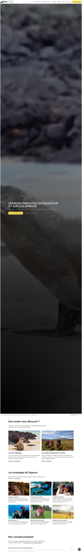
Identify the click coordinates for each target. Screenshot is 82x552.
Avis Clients (68, 1)
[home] (7, 1)
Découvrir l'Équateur (46, 461)
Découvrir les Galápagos (14, 461)
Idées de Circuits (37, 1)
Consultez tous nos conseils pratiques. (33, 542)
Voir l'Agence (17, 478)
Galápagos (54, 1)
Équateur (59, 1)
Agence (63, 1)
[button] (46, 2)
